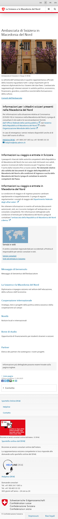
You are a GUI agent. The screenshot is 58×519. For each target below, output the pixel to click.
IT (45, 3)
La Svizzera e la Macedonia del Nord (20, 284)
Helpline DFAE (9, 140)
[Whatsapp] (13, 381)
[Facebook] (2, 381)
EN (55, 3)
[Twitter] (5, 381)
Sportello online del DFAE (13, 441)
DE (41, 3)
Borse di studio (9, 331)
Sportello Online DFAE (11, 401)
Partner (5, 347)
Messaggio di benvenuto (14, 269)
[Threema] (10, 381)
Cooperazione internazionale (16, 300)
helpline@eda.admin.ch (15, 142)
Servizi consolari (9, 256)
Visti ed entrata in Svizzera (14, 259)
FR (50, 3)
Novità (4, 316)
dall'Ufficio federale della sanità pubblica (20, 123)
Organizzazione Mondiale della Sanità (19, 128)
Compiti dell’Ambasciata (11, 98)
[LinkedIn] (8, 381)
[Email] (16, 381)
